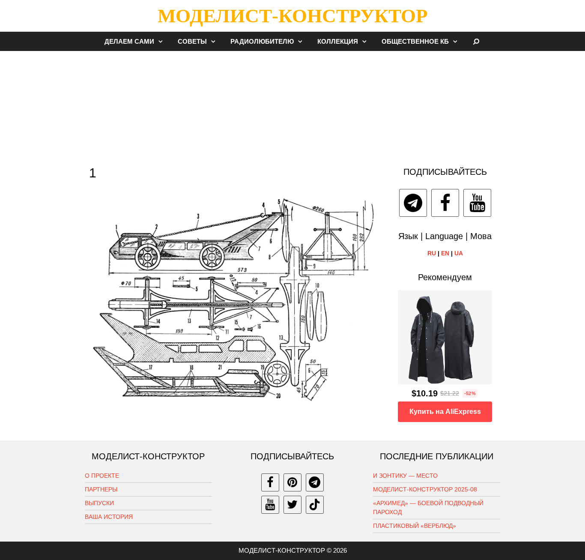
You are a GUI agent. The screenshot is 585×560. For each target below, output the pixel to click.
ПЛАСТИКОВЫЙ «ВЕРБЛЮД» (414, 525)
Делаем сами (129, 41)
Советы (192, 41)
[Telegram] (413, 203)
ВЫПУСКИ (99, 503)
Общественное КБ (415, 41)
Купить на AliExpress (445, 411)
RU (431, 253)
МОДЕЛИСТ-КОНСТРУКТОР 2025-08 (425, 489)
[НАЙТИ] (476, 41)
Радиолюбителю (262, 41)
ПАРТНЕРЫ (101, 489)
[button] (162, 41)
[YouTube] (477, 203)
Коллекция (337, 41)
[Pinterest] (292, 482)
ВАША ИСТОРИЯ (109, 516)
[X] (292, 505)
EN (445, 253)
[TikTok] (315, 505)
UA (458, 253)
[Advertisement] (292, 104)
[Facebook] (445, 203)
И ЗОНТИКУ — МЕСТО (405, 475)
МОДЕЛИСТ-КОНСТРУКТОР (292, 16)
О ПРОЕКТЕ (102, 475)
